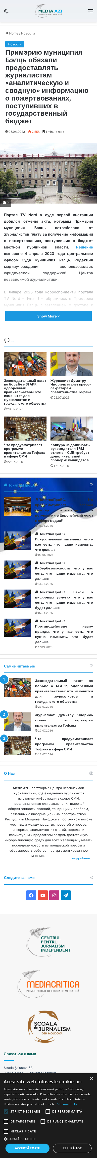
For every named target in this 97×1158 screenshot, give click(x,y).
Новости (28, 33)
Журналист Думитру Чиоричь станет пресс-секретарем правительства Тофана (70, 386)
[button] (48, 1139)
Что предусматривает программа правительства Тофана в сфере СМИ (24, 450)
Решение (84, 247)
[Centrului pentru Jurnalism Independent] (48, 10)
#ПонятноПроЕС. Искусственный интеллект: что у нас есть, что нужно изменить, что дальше (64, 541)
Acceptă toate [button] (27, 1148)
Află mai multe (67, 1104)
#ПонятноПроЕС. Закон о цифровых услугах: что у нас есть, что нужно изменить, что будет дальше (64, 600)
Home (13, 33)
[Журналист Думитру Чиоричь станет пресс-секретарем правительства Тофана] (71, 364)
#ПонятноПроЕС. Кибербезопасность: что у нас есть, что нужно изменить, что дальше (64, 571)
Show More (47, 316)
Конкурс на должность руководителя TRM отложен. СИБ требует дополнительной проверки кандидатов (70, 452)
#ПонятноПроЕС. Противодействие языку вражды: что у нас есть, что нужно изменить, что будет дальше (64, 631)
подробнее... (82, 858)
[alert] (48, 1115)
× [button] (91, 1079)
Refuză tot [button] (72, 1148)
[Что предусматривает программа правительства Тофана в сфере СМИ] (25, 428)
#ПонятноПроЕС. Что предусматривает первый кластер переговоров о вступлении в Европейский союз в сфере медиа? (64, 510)
